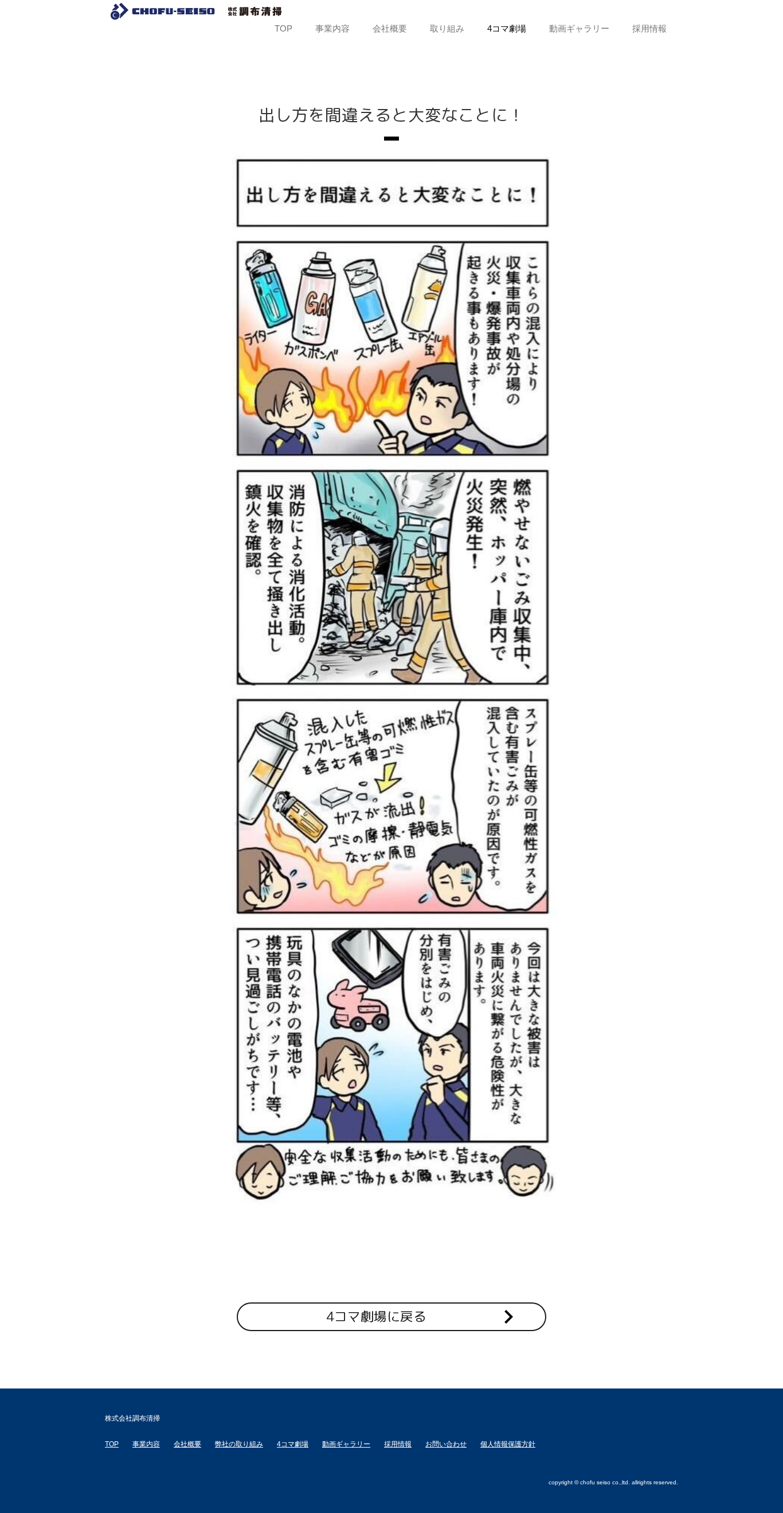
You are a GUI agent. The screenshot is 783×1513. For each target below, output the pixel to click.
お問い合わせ (446, 1444)
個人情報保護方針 (507, 1444)
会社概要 (187, 1444)
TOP (112, 1444)
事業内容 (146, 1444)
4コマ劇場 (292, 1444)
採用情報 (398, 1444)
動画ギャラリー (346, 1444)
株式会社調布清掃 (197, 11)
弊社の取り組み (239, 1444)
